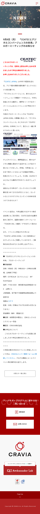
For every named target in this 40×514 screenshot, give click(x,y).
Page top (20, 494)
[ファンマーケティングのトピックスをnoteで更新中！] (20, 470)
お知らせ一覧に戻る (20, 373)
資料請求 (22, 412)
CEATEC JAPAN (10, 82)
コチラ (10, 301)
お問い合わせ (22, 424)
